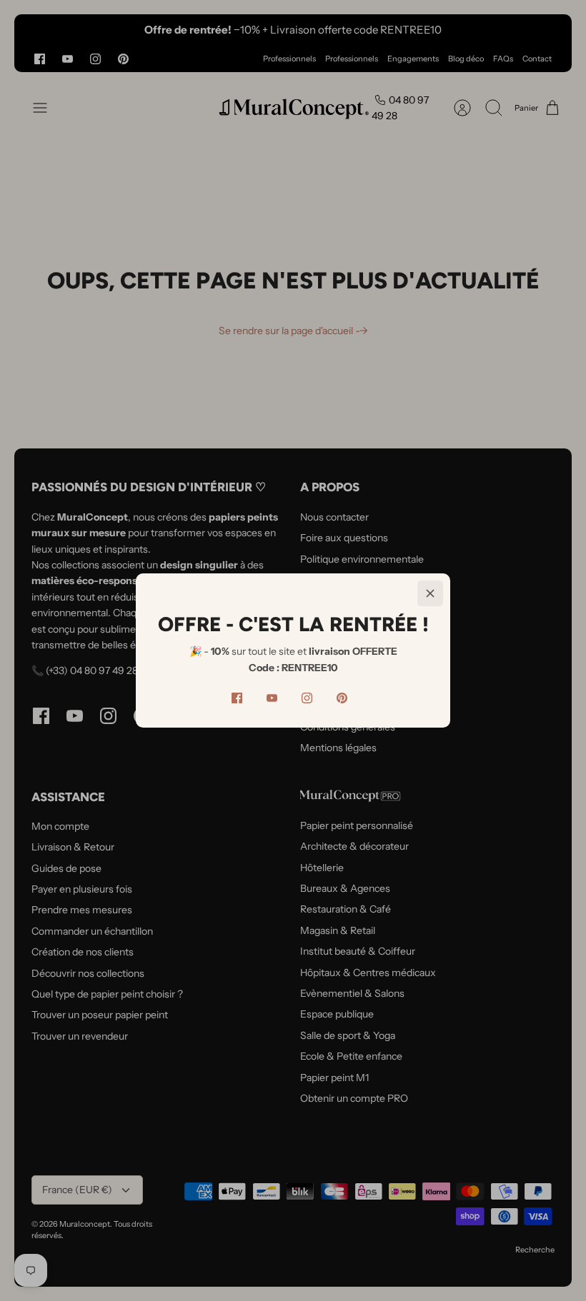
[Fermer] (430, 593)
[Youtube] (272, 697)
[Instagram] (307, 697)
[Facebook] (237, 697)
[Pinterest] (342, 697)
